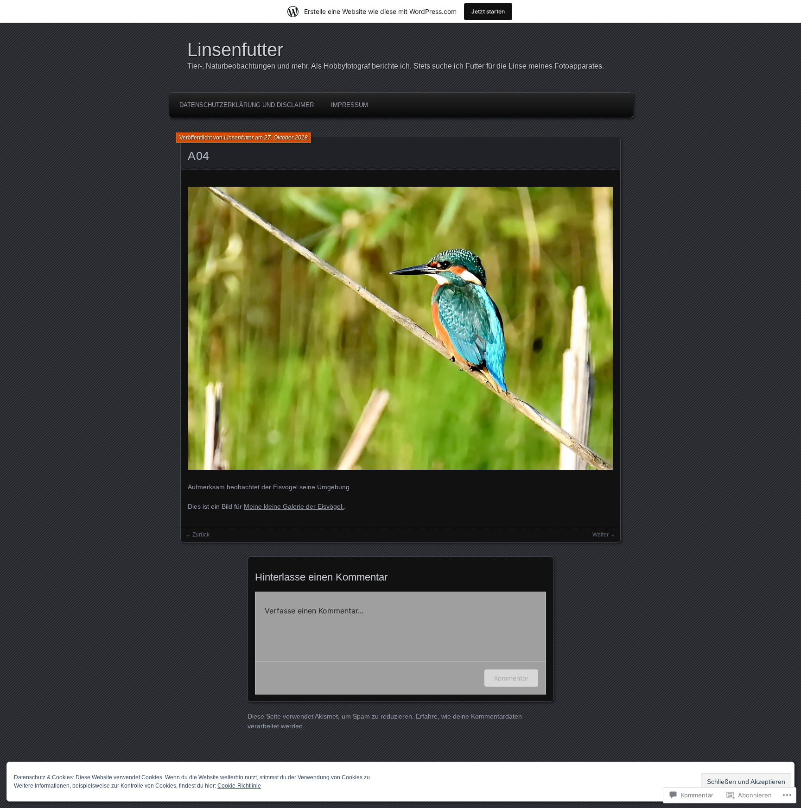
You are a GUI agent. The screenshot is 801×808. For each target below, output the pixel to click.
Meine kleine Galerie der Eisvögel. (294, 506)
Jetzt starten (488, 11)
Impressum (349, 104)
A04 (199, 155)
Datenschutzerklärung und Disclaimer (246, 104)
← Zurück (197, 534)
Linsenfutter (235, 49)
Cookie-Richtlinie (239, 786)
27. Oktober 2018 (286, 137)
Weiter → (604, 534)
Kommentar (511, 678)
